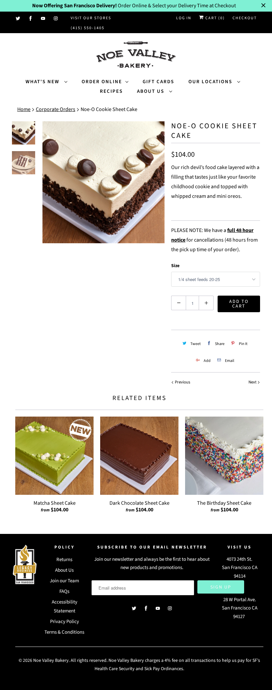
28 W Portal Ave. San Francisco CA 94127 (239, 608)
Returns (64, 559)
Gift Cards (158, 81)
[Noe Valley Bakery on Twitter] (18, 19)
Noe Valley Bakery (51, 660)
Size (175, 265)
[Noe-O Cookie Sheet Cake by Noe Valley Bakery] (103, 182)
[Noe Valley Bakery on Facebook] (30, 19)
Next (252, 382)
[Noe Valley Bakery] (136, 55)
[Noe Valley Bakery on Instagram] (56, 19)
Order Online (102, 81)
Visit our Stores (91, 18)
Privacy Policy (64, 621)
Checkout (245, 18)
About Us (151, 91)
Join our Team (64, 580)
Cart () (214, 18)
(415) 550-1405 (87, 28)
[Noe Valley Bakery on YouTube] (43, 19)
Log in (183, 18)
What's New (43, 81)
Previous (182, 382)
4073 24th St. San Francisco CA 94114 (239, 568)
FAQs (64, 591)
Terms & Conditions (64, 632)
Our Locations (211, 81)
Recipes (111, 91)
